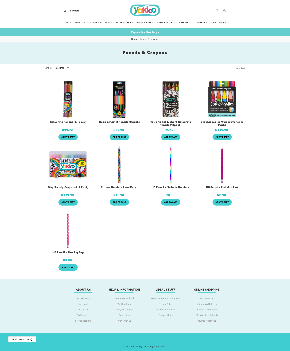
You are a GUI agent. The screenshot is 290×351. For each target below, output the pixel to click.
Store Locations (83, 320)
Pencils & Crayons (149, 38)
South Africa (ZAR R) (21, 339)
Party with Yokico (124, 309)
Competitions (166, 315)
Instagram (83, 309)
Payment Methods (206, 320)
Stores (75, 10)
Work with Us (124, 320)
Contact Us (124, 315)
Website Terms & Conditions (165, 298)
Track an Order (206, 298)
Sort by (48, 68)
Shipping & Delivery (207, 303)
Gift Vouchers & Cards (207, 315)
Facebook (83, 303)
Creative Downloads (124, 298)
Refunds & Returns (165, 309)
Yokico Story (83, 298)
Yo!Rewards (83, 315)
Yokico (135, 346)
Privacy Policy (165, 303)
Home (134, 38)
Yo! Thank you (124, 303)
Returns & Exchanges (207, 309)
